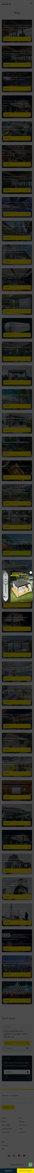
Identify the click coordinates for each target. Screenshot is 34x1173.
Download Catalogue (25, 1170)
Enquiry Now (8, 1170)
